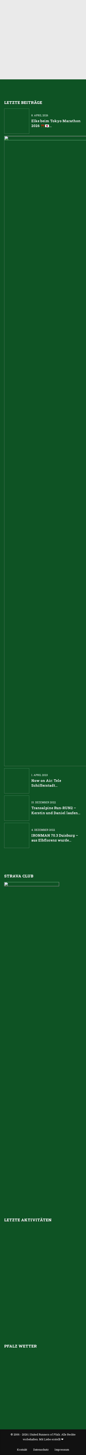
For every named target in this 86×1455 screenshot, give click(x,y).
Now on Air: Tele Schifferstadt (34, 43)
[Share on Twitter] (42, 60)
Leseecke (13, 30)
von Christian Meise (48, 13)
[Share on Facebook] (33, 60)
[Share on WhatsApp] (51, 60)
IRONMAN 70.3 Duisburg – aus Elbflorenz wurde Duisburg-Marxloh (54, 840)
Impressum (61, 1449)
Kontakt (22, 1449)
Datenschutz (41, 1449)
